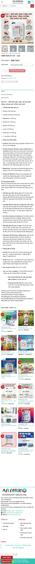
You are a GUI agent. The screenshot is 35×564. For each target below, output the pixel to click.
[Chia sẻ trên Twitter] (8, 82)
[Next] (31, 27)
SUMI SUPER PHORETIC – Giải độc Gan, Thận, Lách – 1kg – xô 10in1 (25, 451)
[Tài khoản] (29, 2)
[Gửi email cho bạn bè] (11, 82)
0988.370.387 (6, 561)
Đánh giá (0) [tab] (5, 97)
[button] (2, 2)
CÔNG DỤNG (4, 64)
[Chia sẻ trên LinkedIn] (16, 82)
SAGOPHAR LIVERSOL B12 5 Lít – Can (25, 377)
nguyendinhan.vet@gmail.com (14, 513)
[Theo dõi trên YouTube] (13, 554)
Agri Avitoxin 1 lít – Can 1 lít (25, 353)
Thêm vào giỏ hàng (17, 70)
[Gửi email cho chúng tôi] (8, 554)
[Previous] (3, 27)
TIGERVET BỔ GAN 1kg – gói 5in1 (8, 329)
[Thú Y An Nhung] (17, 2)
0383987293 (19, 511)
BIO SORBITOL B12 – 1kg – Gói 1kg (26, 426)
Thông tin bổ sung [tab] (6, 94)
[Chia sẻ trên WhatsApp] (2, 82)
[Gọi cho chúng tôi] (10, 554)
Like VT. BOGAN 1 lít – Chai (25, 328)
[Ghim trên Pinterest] (14, 82)
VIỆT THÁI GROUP (24, 562)
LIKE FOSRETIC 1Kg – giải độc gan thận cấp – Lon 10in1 (25, 401)
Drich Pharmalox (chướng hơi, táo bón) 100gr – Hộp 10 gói (8, 450)
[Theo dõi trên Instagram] (5, 554)
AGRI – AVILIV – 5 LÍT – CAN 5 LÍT (8, 401)
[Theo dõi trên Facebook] (2, 554)
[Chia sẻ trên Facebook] (5, 82)
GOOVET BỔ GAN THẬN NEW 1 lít (9, 426)
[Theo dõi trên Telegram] (16, 554)
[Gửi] (32, 5)
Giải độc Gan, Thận (14, 53)
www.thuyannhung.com (14, 514)
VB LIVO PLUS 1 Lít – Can (7, 353)
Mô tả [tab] (3, 91)
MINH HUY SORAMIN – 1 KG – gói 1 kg (8, 377)
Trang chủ (4, 53)
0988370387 (10, 511)
